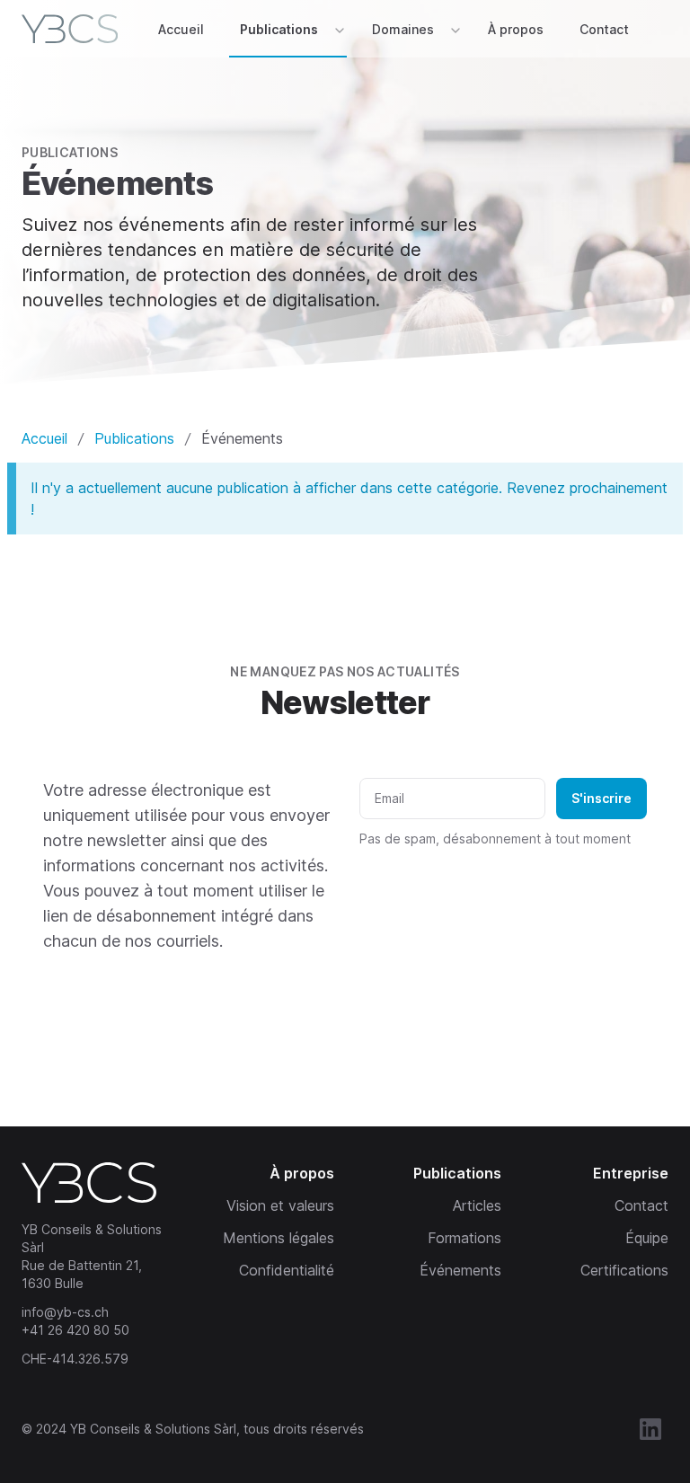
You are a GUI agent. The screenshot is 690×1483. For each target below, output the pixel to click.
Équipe (646, 1238)
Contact (604, 29)
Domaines (403, 29)
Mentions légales (278, 1238)
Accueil (181, 29)
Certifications (624, 1270)
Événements (460, 1270)
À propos (516, 29)
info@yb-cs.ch (65, 1312)
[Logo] (73, 28)
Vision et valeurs (280, 1205)
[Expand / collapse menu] (338, 30)
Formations (464, 1238)
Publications (279, 29)
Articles (477, 1205)
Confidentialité (286, 1270)
